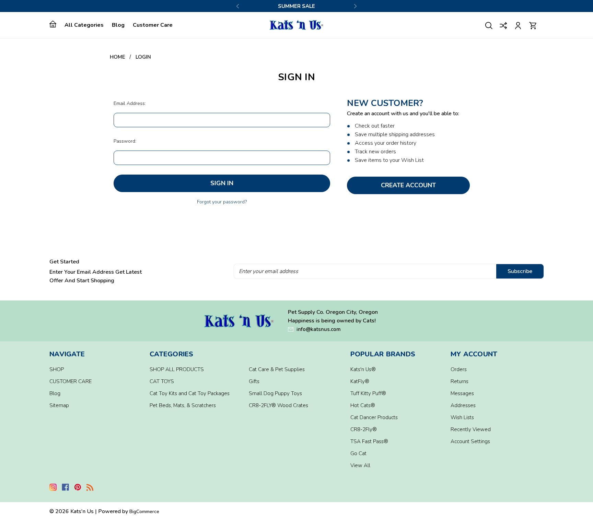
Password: (125, 141)
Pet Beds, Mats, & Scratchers (183, 405)
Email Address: (130, 103)
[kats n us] (239, 321)
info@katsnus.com (318, 329)
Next (355, 6)
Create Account (408, 185)
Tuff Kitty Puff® (368, 393)
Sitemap (59, 405)
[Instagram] (53, 487)
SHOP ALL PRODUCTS (177, 369)
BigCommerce (144, 511)
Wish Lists (462, 417)
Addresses (463, 405)
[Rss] (90, 487)
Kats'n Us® (363, 369)
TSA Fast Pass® (369, 441)
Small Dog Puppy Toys (275, 393)
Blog (118, 25)
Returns (459, 381)
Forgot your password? (222, 202)
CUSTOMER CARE (70, 381)
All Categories (84, 25)
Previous (237, 6)
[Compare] (503, 25)
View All (360, 465)
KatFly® (359, 381)
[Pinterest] (77, 487)
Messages (462, 393)
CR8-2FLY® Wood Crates (278, 405)
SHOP (56, 369)
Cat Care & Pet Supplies (277, 369)
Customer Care (153, 25)
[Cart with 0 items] (532, 25)
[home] (54, 24)
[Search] (488, 25)
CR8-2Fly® (363, 429)
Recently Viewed (471, 429)
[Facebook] (65, 487)
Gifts (254, 381)
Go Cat (358, 453)
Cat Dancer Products (374, 417)
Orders (459, 369)
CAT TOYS (162, 381)
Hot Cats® (362, 405)
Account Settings (470, 441)
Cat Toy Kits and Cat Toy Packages (190, 393)
